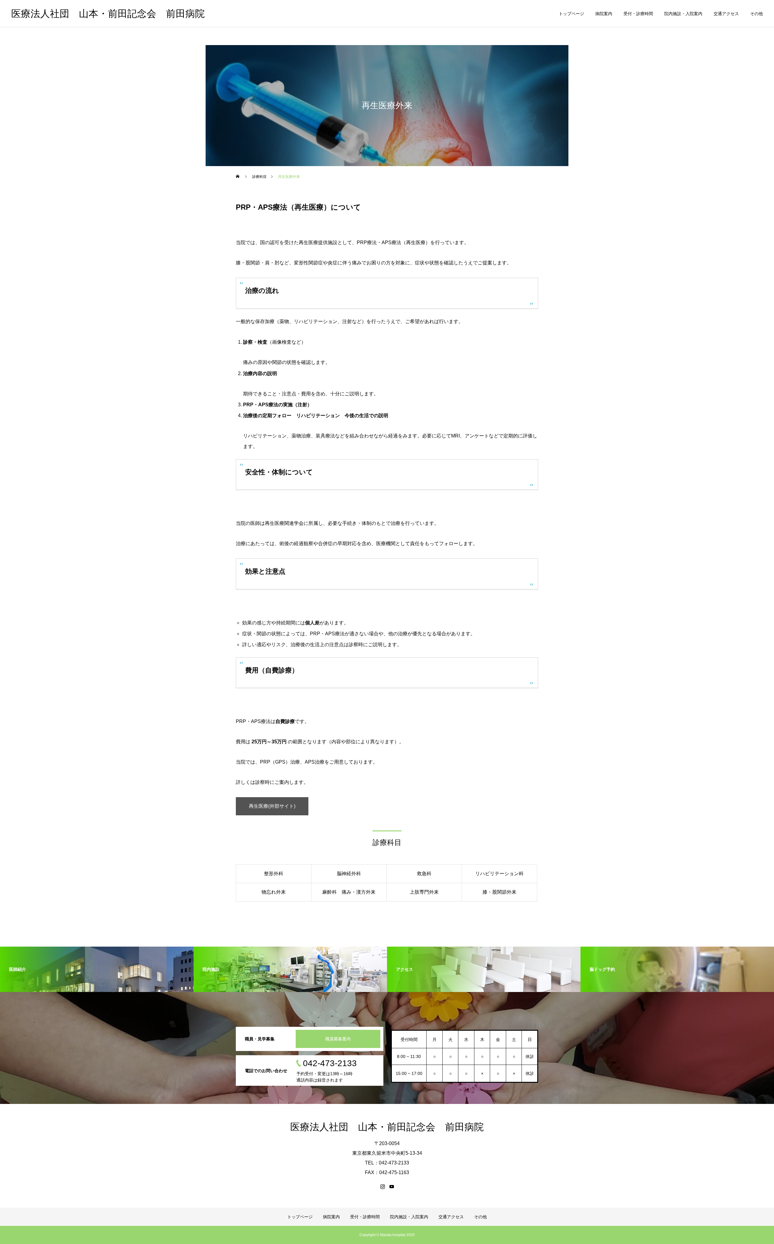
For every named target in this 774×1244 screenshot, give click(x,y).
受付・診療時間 (638, 13)
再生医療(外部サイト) (272, 806)
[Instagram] (382, 1186)
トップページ (571, 13)
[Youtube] (392, 1186)
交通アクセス (726, 13)
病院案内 (603, 13)
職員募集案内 (338, 1038)
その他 (756, 13)
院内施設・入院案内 (683, 13)
